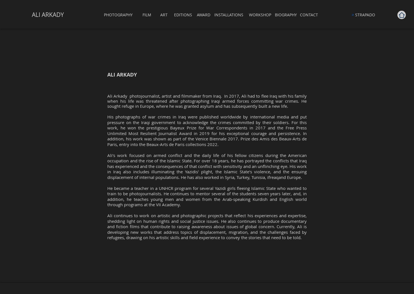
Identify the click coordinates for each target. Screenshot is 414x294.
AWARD (203, 14)
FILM (147, 14)
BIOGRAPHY (286, 14)
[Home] (401, 15)
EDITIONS (183, 14)
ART (164, 14)
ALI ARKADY (48, 15)
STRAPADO (363, 14)
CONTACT (309, 14)
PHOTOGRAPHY (118, 14)
